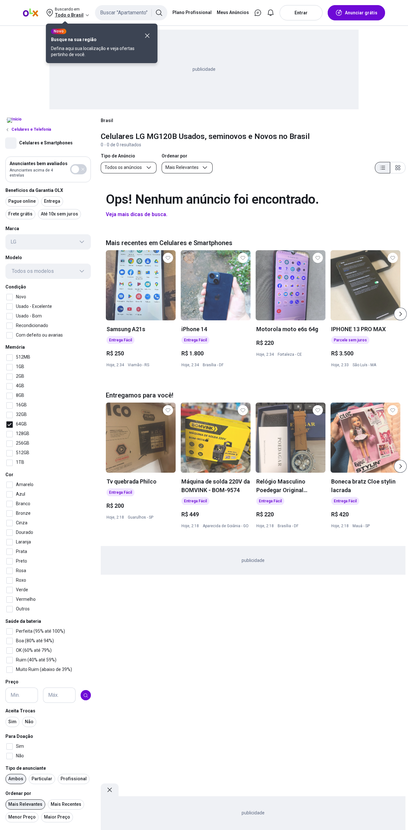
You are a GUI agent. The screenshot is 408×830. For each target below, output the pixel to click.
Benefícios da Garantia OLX (34, 190)
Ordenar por (18, 793)
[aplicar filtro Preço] (86, 695)
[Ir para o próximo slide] (400, 314)
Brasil (107, 120)
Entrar (301, 12)
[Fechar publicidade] (110, 789)
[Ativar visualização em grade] (397, 167)
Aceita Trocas (20, 711)
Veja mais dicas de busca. (136, 214)
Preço (11, 681)
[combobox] (131, 12)
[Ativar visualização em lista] (382, 167)
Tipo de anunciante (25, 768)
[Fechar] (147, 36)
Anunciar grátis (361, 12)
